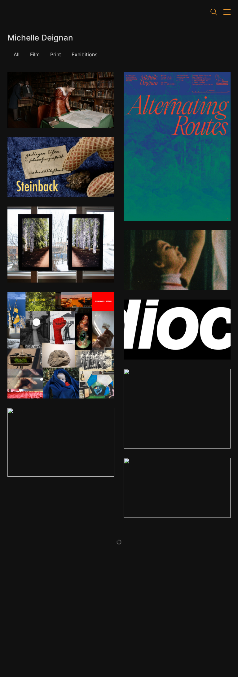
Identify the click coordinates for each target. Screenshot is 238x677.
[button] (227, 12)
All (17, 54)
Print (55, 54)
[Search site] (213, 13)
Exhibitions (84, 54)
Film (35, 54)
